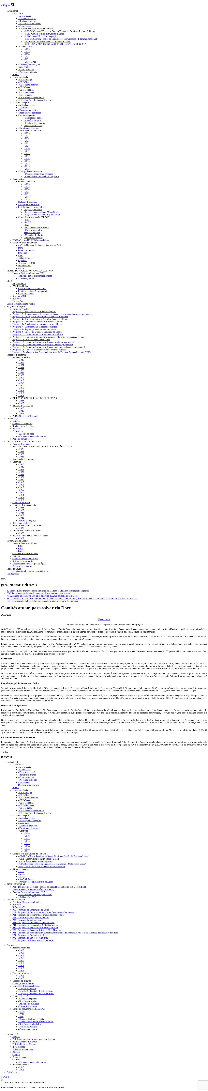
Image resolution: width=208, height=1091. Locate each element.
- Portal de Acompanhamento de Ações (35, 882)
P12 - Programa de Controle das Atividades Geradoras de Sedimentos (43, 912)
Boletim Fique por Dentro (24, 1044)
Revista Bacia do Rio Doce (24, 1041)
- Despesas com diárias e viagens (38, 174)
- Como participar (26, 69)
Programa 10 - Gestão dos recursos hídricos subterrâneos (37, 334)
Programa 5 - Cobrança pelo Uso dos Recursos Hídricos (37, 321)
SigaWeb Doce (19, 283)
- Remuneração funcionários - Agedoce (41, 176)
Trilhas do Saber (25, 258)
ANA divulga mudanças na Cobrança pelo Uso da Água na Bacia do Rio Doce (42, 596)
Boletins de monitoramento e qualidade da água (33, 1039)
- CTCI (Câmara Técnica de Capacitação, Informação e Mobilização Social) (52, 864)
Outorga (16, 556)
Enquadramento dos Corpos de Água (29, 563)
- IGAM (21, 876)
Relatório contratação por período (33, 291)
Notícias (16, 421)
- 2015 (27, 161)
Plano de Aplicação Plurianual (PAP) (28, 273)
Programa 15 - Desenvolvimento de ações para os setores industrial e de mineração (49, 347)
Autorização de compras (23, 459)
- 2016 (27, 158)
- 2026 (27, 49)
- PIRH (27, 220)
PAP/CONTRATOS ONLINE (32, 288)
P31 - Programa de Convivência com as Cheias (33, 922)
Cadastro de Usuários (22, 566)
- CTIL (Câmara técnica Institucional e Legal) (44, 34)
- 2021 (27, 146)
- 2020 (27, 148)
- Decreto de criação (27, 18)
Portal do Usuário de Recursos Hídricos (30, 571)
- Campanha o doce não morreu (32, 436)
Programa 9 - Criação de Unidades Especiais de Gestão (37, 332)
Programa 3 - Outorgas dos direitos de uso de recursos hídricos (40, 316)
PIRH (20, 548)
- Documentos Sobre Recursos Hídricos (33, 231)
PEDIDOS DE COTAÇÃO (25, 416)
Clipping (16, 1054)
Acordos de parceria (21, 444)
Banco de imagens (20, 1057)
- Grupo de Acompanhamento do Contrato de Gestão (47, 41)
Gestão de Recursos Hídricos (25, 553)
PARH (21, 551)
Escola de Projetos (20, 309)
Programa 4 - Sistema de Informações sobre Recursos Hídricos (40, 319)
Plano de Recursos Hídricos (24, 543)
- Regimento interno (27, 21)
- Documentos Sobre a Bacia (36, 227)
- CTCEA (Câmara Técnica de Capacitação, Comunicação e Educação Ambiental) (60, 39)
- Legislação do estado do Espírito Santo (42, 214)
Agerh (21, 268)
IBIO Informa (18, 1047)
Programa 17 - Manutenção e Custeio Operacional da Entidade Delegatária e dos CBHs (51, 352)
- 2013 (27, 166)
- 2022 (27, 59)
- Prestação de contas (33, 125)
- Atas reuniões (24, 67)
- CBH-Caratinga (26, 90)
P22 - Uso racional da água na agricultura (30, 917)
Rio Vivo (16, 299)
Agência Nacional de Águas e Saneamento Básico (40, 245)
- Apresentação (24, 16)
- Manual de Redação (33, 235)
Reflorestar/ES (18, 907)
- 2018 (27, 153)
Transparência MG (26, 263)
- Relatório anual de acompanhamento (35, 276)
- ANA (21, 871)
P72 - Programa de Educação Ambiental (30, 938)
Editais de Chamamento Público (21, 304)
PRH (20, 546)
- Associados (23, 107)
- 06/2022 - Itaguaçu (27, 520)
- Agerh (21, 874)
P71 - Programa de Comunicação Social (30, 935)
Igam (20, 248)
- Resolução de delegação (29, 113)
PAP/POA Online (26, 293)
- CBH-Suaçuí (24, 87)
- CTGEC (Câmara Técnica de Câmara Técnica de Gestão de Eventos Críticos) (59, 31)
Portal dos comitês (26, 250)
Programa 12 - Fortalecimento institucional (31, 339)
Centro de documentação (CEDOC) (28, 1009)
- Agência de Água (26, 105)
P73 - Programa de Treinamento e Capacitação (33, 940)
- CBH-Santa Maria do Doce (31, 97)
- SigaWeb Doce (25, 879)
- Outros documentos (33, 237)
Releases (16, 428)
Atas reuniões (24, 782)
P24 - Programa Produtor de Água (27, 920)
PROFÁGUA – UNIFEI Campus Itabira (30, 240)
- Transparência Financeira (30, 171)
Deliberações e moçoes (28, 785)
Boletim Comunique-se (22, 1049)
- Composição (24, 26)
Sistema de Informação (22, 561)
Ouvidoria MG (24, 265)
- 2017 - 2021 (30, 62)
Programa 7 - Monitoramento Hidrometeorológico (34, 327)
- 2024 (27, 54)
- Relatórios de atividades (29, 23)
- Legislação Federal (33, 209)
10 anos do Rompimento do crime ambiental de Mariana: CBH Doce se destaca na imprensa (48, 591)
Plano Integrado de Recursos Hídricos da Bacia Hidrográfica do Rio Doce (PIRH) (49, 887)
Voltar (5, 752)
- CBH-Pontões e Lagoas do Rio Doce (35, 100)
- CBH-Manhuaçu (26, 92)
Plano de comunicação (22, 439)
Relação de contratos (21, 523)
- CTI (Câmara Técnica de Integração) (41, 36)
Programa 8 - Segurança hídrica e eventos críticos (34, 329)
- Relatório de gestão (33, 120)
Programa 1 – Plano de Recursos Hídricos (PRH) (34, 311)
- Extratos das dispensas (28, 128)
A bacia (15, 74)
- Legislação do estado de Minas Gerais (41, 212)
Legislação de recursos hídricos (32, 207)
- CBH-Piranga (25, 79)
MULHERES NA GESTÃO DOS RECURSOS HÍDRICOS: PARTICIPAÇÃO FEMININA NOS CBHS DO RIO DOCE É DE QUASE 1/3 (72, 598)
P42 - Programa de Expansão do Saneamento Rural (35, 927)
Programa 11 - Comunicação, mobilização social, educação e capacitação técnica (48, 337)
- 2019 (27, 151)
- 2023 (27, 56)
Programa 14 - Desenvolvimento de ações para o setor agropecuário (42, 344)
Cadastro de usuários (27, 202)
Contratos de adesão (21, 502)
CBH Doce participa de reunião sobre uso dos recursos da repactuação (38, 593)
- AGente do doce (26, 434)
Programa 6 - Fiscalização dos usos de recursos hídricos (37, 324)
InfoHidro (22, 253)
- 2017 (27, 156)
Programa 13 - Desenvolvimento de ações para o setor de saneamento (43, 342)
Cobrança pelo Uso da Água (25, 558)
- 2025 (27, 51)
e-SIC (20, 255)
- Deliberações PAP (27, 278)
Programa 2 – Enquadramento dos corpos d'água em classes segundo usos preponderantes (52, 314)
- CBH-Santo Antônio (28, 85)
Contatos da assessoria (22, 423)
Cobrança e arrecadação (28, 204)
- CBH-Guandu (25, 95)
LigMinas (22, 260)
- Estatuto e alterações (27, 110)
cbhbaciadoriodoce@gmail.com (80, 1087)
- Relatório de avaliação (34, 123)
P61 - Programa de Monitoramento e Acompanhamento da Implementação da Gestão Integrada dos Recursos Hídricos (65, 932)
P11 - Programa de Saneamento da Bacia (30, 910)
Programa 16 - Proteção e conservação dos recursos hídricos (39, 349)
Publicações (17, 301)
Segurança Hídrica (20, 296)
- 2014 (27, 163)
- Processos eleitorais (27, 72)
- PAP (26, 225)
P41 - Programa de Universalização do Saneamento (35, 925)
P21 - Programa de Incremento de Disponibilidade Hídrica (38, 915)
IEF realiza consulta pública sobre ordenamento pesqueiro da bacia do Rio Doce (42, 601)
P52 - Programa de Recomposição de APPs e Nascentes (37, 930)
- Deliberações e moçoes (29, 64)
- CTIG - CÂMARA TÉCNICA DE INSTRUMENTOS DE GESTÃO (56, 44)
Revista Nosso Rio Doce (23, 426)
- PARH (27, 222)
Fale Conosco (13, 574)
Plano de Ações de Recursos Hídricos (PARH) (33, 889)
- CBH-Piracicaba (26, 82)
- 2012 (27, 169)
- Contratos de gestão (33, 118)
